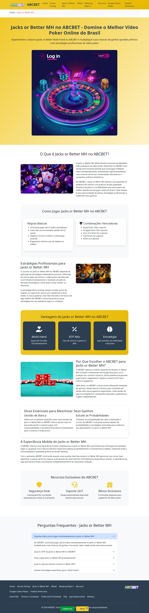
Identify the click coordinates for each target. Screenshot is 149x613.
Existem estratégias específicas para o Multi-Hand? (56, 570)
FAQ (65, 596)
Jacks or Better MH (68, 4)
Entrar (82, 609)
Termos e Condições (30, 596)
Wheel (80, 3)
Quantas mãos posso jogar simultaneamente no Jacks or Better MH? (64, 536)
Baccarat (102, 3)
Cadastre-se (67, 609)
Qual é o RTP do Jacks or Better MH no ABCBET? (55, 551)
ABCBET (33, 4)
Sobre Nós (14, 596)
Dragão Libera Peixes (114, 4)
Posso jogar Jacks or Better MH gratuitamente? (55, 558)
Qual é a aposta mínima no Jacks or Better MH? (54, 564)
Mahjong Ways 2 (89, 4)
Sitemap (90, 596)
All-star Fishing (53, 4)
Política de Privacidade (51, 596)
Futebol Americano (129, 4)
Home (45, 3)
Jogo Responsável (77, 596)
